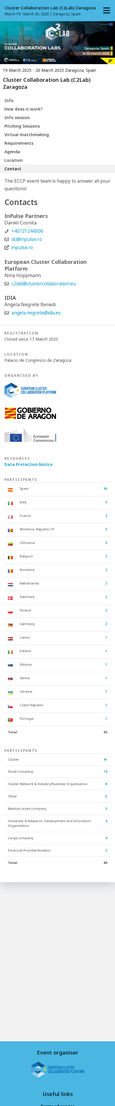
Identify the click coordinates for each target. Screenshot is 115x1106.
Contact (12, 168)
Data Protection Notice (28, 464)
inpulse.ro (22, 247)
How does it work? (23, 109)
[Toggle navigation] (106, 10)
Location (13, 160)
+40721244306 (27, 231)
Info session (17, 117)
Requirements (18, 143)
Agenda (12, 151)
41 (105, 759)
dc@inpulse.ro (27, 239)
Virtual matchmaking (26, 134)
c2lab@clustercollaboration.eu (44, 284)
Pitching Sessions (22, 126)
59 (105, 488)
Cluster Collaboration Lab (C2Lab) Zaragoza (50, 8)
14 (105, 771)
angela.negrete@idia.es (36, 313)
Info (9, 100)
